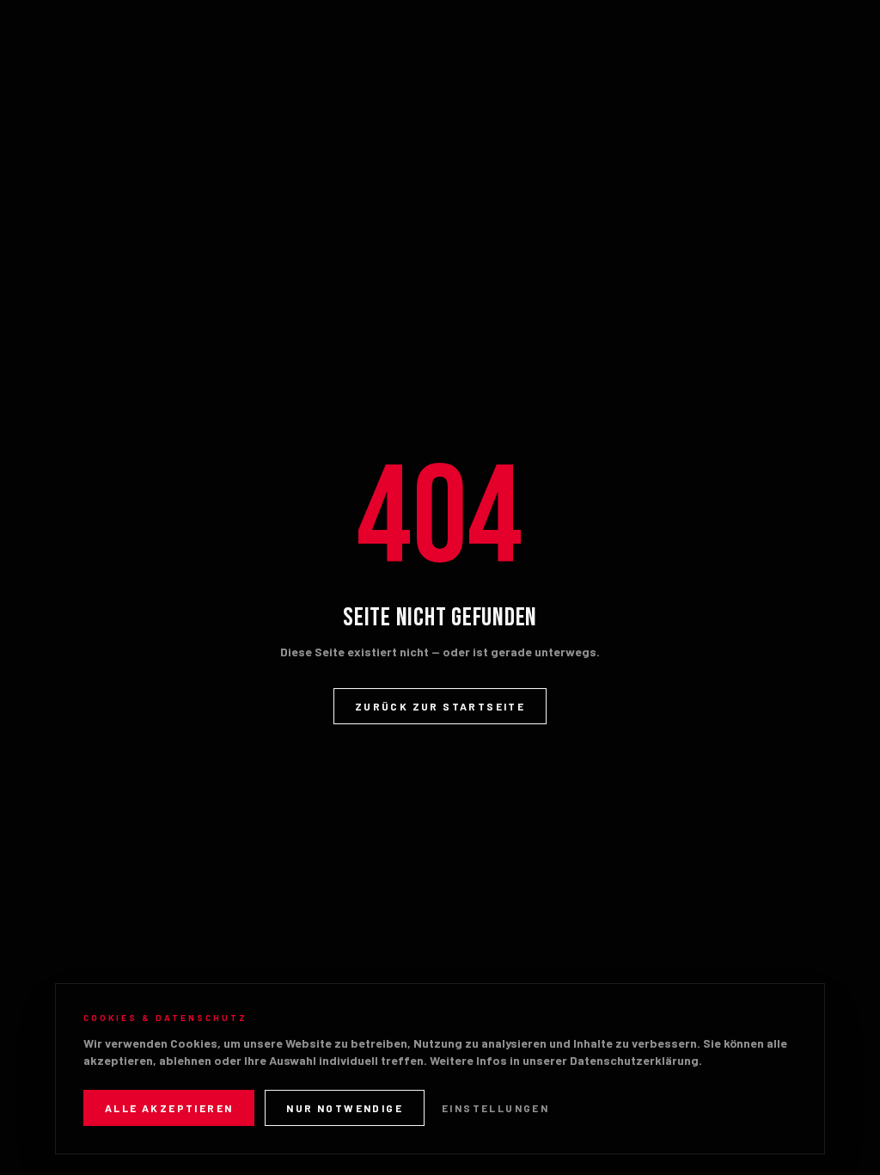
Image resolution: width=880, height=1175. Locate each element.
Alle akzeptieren (169, 1108)
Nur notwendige (344, 1108)
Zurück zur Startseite (440, 706)
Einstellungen (495, 1108)
